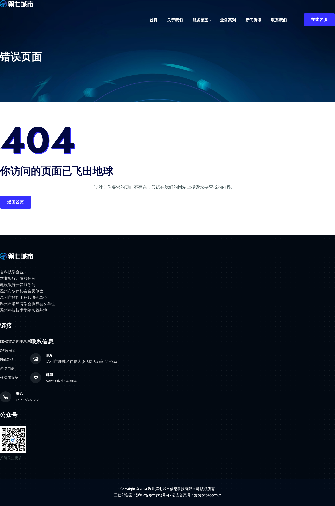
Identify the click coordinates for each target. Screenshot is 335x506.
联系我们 (279, 20)
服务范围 (200, 20)
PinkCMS (6, 360)
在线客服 (319, 19)
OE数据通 (8, 351)
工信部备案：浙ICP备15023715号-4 (142, 495)
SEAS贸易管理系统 (15, 342)
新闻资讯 (253, 20)
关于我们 (175, 20)
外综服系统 (9, 378)
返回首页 (15, 202)
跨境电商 (7, 369)
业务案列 (228, 20)
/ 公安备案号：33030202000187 (195, 495)
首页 (153, 20)
